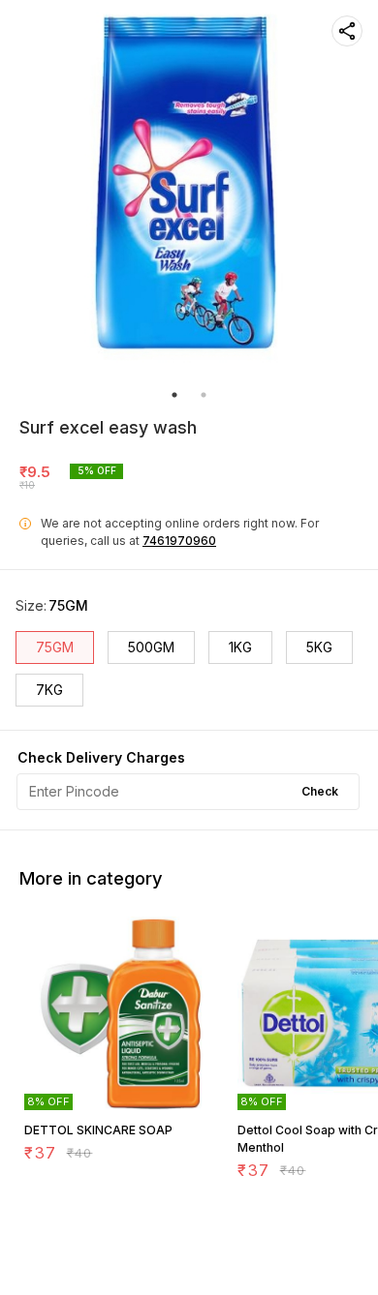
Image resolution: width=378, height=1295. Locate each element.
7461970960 (179, 540)
